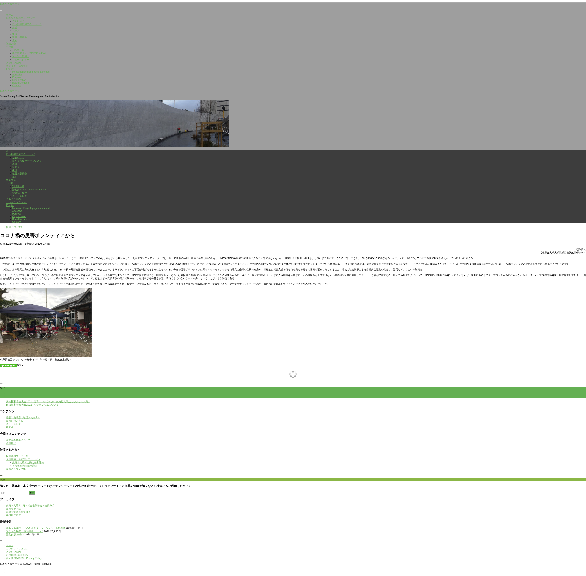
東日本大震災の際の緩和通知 (28, 462)
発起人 (16, 30)
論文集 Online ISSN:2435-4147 (29, 53)
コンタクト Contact (16, 66)
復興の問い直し (14, 227)
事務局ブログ (13, 515)
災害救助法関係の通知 (24, 465)
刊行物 (9, 46)
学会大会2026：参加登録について (24, 531)
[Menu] (1, 10)
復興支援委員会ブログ (18, 512)
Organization (19, 80)
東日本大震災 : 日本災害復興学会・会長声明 (30, 505)
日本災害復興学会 (10, 4)
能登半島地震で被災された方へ (23, 417)
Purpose (16, 77)
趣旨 (14, 27)
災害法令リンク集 (16, 469)
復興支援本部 (13, 508)
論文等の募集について (18, 440)
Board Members (20, 82)
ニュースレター (20, 59)
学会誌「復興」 (20, 56)
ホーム (9, 14)
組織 (14, 34)
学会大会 (11, 43)
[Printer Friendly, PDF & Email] (8, 365)
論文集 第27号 (14, 534)
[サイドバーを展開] (1, 383)
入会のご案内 (13, 62)
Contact (16, 85)
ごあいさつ (18, 21)
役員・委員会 (19, 37)
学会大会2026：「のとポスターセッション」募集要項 (35, 528)
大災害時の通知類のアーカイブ (23, 459)
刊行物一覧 (18, 50)
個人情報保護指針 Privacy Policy (24, 558)
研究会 (9, 427)
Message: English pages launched (31, 71)
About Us (17, 74)
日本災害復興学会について (20, 18)
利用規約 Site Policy (17, 555)
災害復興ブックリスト (18, 456)
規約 (14, 40)
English (10, 69)
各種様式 (11, 443)
